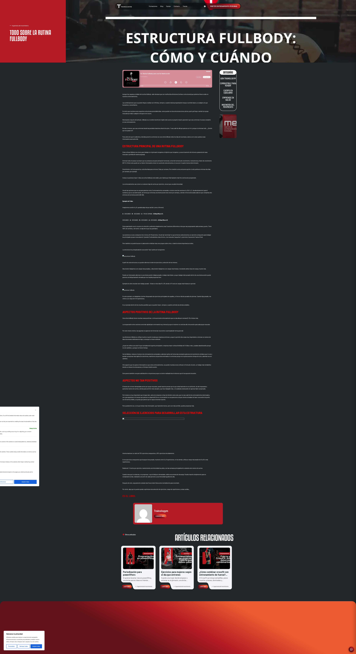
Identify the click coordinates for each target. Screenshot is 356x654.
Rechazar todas (24, 646)
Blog (161, 6)
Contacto (177, 6)
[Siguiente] (231, 597)
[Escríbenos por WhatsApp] (351, 649)
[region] (24, 640)
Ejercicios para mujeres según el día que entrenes (176, 573)
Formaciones (153, 6)
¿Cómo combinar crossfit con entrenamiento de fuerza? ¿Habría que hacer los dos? (214, 574)
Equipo (168, 6)
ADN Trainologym (228, 78)
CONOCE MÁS (160, 516)
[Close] (35, 410)
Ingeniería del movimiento (228, 105)
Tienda (185, 6)
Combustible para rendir (228, 84)
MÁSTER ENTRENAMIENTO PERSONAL (223, 6)
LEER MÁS (126, 587)
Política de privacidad (207, 651)
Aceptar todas (36, 646)
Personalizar (11, 646)
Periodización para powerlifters (132, 573)
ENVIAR (227, 646)
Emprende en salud (228, 98)
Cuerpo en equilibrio (228, 91)
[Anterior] (125, 597)
